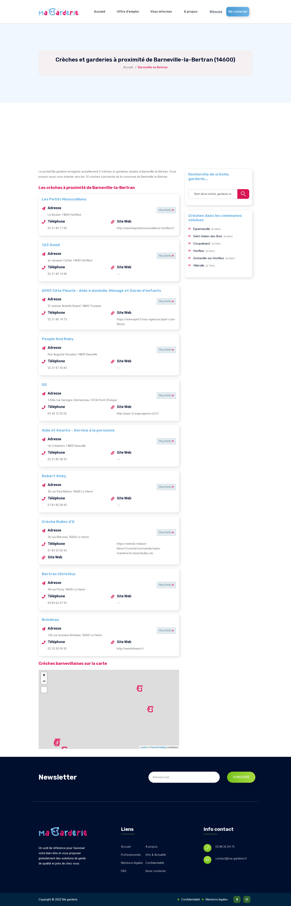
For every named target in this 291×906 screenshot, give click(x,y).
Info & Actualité (156, 855)
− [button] (44, 681)
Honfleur (199, 251)
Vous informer (161, 11)
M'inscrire (216, 11)
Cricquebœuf (202, 243)
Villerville (199, 265)
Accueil (99, 11)
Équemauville (202, 229)
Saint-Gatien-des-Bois (208, 236)
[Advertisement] (145, 132)
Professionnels (131, 855)
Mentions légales (132, 863)
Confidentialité (155, 863)
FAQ (123, 871)
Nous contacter (156, 871)
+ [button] (44, 675)
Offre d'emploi (128, 11)
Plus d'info (165, 210)
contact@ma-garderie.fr (231, 858)
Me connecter (237, 11)
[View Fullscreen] (44, 690)
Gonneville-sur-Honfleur (209, 258)
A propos (191, 11)
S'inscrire (241, 777)
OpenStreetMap (158, 747)
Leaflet (143, 747)
